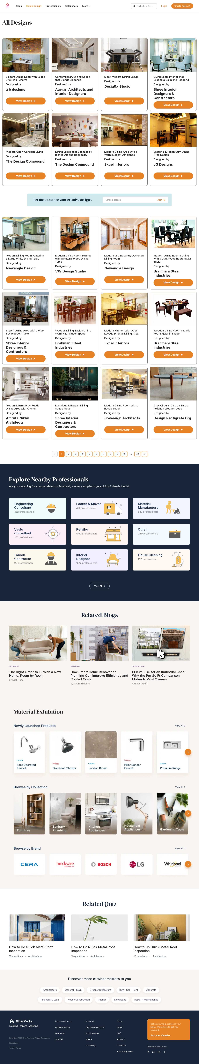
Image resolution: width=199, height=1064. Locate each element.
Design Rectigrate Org (172, 418)
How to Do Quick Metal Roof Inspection (31, 949)
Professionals (53, 6)
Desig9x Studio (117, 86)
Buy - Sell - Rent (128, 989)
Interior (14, 666)
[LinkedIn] (153, 1052)
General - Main (73, 989)
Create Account (182, 6)
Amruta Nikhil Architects (17, 420)
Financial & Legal (50, 999)
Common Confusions (95, 1027)
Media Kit (90, 1021)
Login (164, 6)
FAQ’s (119, 1033)
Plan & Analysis (92, 1033)
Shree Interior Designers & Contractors (165, 93)
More (85, 6)
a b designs (15, 89)
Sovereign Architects (122, 418)
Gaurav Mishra (82, 683)
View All (98, 586)
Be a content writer (63, 1021)
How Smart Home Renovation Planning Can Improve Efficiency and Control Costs (99, 675)
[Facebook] (165, 1052)
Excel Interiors (116, 164)
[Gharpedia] (21, 1021)
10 (125, 454)
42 (137, 454)
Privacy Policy (15, 1048)
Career (120, 1027)
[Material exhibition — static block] (99, 792)
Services (59, 1039)
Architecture (50, 989)
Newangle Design (21, 268)
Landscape (138, 666)
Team (119, 1021)
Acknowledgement (125, 1051)
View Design (24, 100)
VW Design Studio (70, 271)
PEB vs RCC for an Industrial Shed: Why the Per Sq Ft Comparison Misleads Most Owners (159, 675)
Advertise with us (62, 1027)
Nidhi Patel (18, 679)
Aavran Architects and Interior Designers (74, 91)
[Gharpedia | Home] (7, 5)
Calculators (71, 6)
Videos (89, 1039)
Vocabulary (90, 1045)
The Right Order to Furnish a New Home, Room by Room (35, 673)
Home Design (33, 6)
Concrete (151, 989)
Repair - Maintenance (146, 999)
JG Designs (163, 164)
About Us (121, 1039)
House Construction (78, 999)
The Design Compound (25, 161)
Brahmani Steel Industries (166, 273)
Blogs (18, 6)
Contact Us (121, 1045)
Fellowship (60, 1033)
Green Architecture (100, 989)
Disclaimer (13, 1043)
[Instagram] (159, 1052)
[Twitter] (148, 1052)
